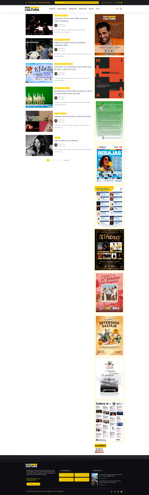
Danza (61, 479)
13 (60, 160)
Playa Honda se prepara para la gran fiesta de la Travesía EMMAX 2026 (110, 475)
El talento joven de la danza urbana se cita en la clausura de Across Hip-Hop (73, 92)
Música (77, 474)
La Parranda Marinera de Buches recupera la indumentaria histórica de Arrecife (73, 2)
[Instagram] (119, 2)
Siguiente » (67, 160)
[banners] (109, 335)
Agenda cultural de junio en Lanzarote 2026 (72, 116)
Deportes (77, 479)
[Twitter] (117, 2)
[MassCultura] (32, 8)
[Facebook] (115, 2)
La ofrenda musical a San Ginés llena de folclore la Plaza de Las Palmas (110, 481)
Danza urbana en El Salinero (66, 141)
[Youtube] (121, 2)
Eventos (62, 474)
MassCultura (61, 24)
